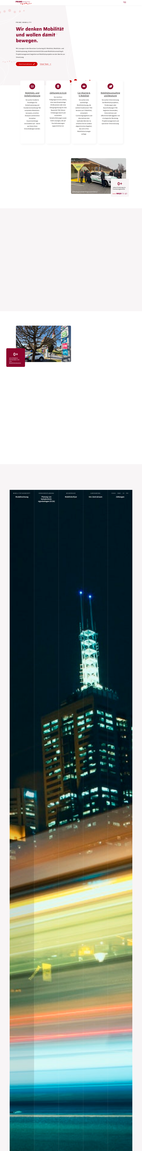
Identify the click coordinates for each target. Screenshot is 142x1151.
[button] (124, 2)
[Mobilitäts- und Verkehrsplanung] (32, 86)
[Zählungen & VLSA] (58, 86)
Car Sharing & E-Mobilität (84, 94)
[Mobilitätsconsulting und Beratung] (110, 86)
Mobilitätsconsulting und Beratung (110, 94)
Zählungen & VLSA (58, 92)
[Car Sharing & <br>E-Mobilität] (84, 86)
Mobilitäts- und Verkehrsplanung (32, 94)
